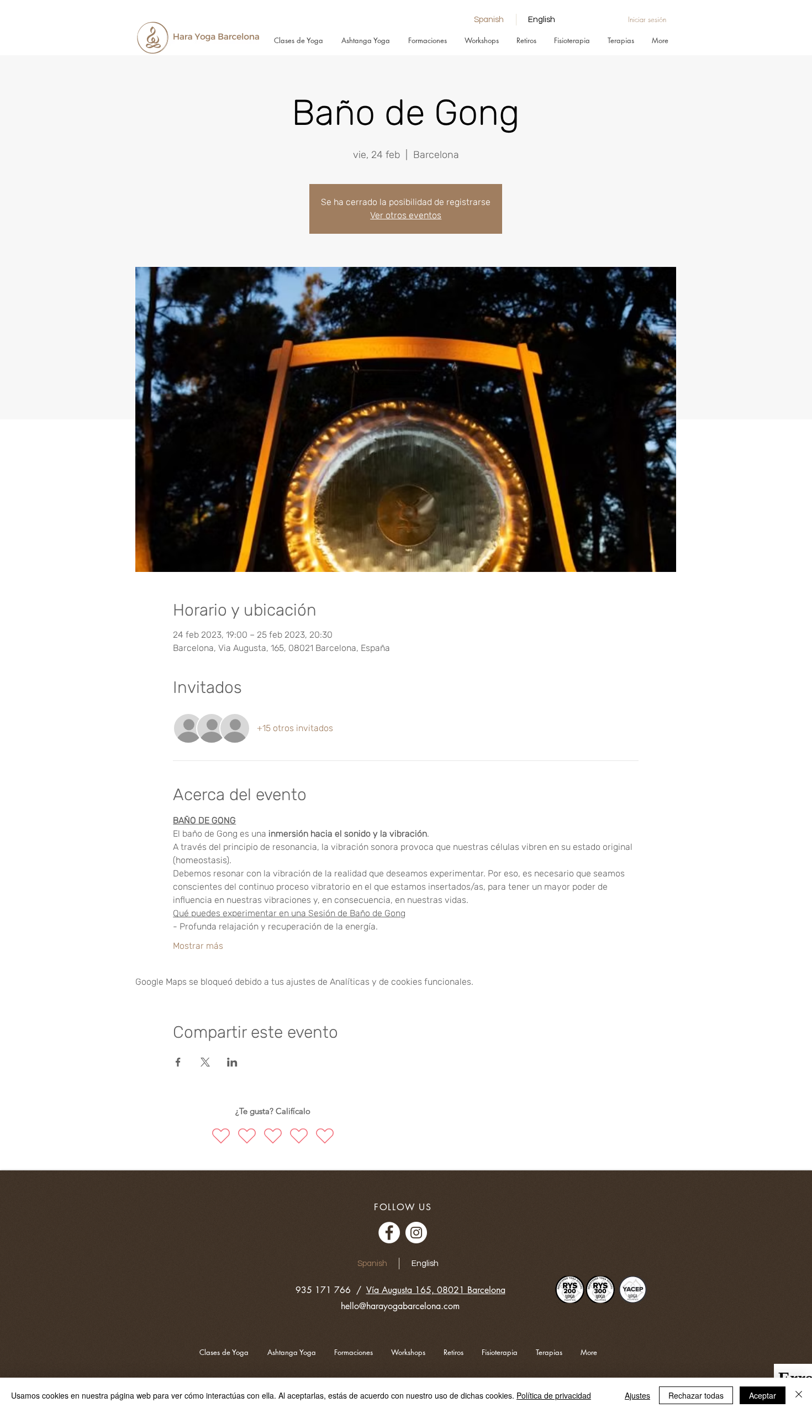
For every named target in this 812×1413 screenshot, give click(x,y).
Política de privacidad (553, 1395)
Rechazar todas (696, 1395)
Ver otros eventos (405, 215)
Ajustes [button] (637, 1395)
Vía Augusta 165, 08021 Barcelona (435, 1290)
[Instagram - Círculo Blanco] (416, 1232)
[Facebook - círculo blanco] (389, 1232)
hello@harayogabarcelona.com (400, 1306)
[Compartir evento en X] (205, 1062)
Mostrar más (198, 946)
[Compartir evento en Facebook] (178, 1062)
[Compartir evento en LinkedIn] (232, 1062)
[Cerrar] (798, 1395)
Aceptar (762, 1395)
